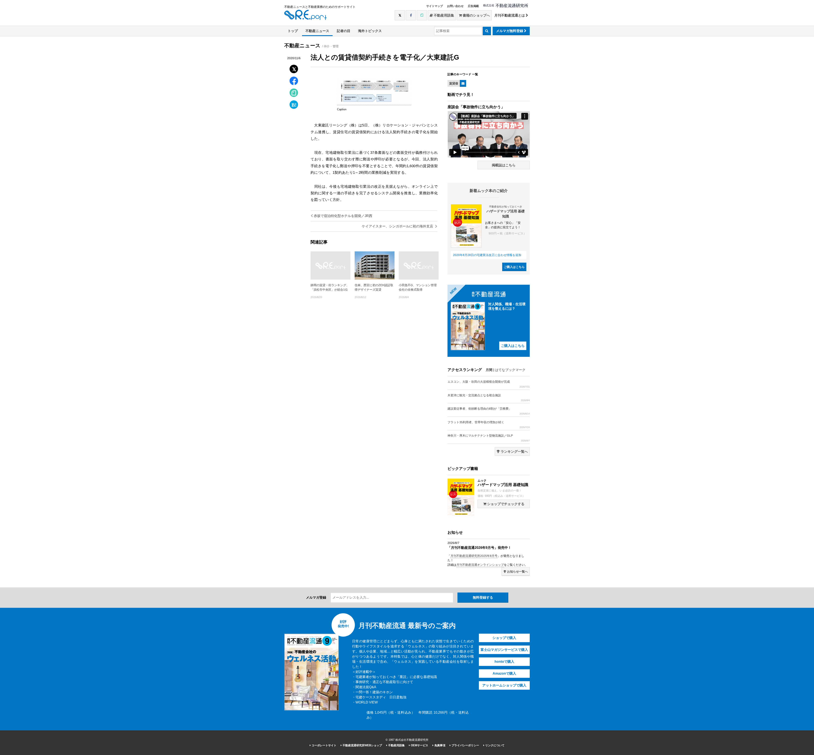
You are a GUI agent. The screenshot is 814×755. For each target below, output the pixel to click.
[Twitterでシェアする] (294, 68)
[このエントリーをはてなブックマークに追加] (293, 103)
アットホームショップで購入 (504, 685)
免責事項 (439, 745)
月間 (489, 370)
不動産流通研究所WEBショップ (362, 745)
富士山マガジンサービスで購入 (504, 649)
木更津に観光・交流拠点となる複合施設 (488, 398)
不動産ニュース (317, 31)
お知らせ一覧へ (517, 571)
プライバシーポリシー (465, 745)
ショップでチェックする (505, 504)
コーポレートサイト (323, 745)
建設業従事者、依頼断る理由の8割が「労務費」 (488, 411)
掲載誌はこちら (504, 165)
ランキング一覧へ (514, 451)
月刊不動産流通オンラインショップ (480, 564)
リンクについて (494, 745)
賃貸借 (453, 83)
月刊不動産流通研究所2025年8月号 (474, 555)
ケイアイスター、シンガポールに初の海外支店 (398, 226)
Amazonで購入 (504, 673)
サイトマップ (434, 6)
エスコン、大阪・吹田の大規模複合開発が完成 (488, 384)
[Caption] (374, 103)
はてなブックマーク (510, 370)
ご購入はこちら (514, 267)
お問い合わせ (455, 6)
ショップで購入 (504, 638)
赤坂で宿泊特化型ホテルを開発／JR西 (342, 216)
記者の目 (343, 31)
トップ (293, 31)
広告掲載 (473, 6)
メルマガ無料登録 (510, 31)
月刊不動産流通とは (510, 15)
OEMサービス (419, 745)
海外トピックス (370, 31)
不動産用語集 (443, 15)
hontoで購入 (504, 661)
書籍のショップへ (476, 15)
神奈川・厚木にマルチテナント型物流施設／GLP (488, 438)
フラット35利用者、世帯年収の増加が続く (488, 424)
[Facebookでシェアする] (294, 81)
